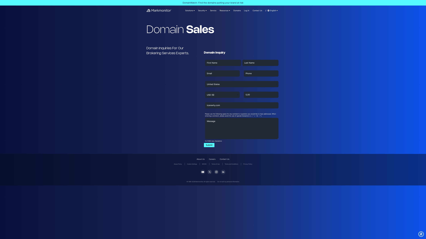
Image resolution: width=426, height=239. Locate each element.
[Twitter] (209, 173)
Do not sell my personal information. (228, 181)
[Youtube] (203, 173)
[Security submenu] (206, 10)
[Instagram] (216, 173)
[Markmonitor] (159, 11)
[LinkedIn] (223, 173)
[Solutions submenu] (194, 10)
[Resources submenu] (229, 10)
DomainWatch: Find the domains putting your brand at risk (213, 2)
